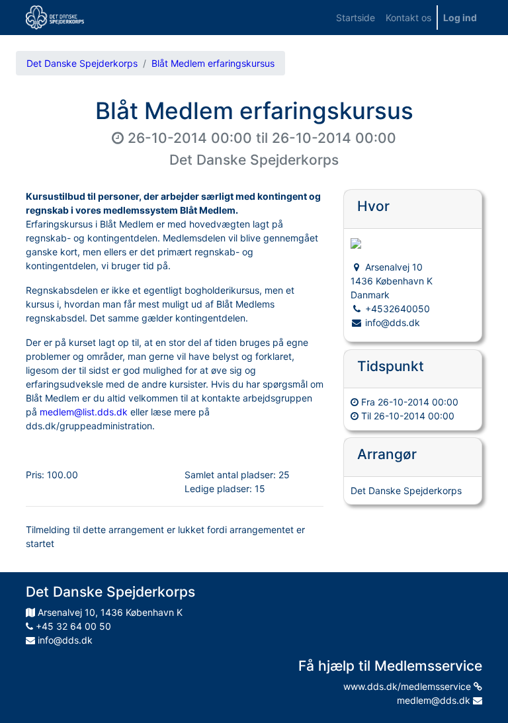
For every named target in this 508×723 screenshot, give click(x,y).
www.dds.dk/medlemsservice (408, 686)
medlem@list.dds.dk (84, 411)
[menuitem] (355, 17)
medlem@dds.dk (435, 700)
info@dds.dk (64, 640)
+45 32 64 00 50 (72, 626)
